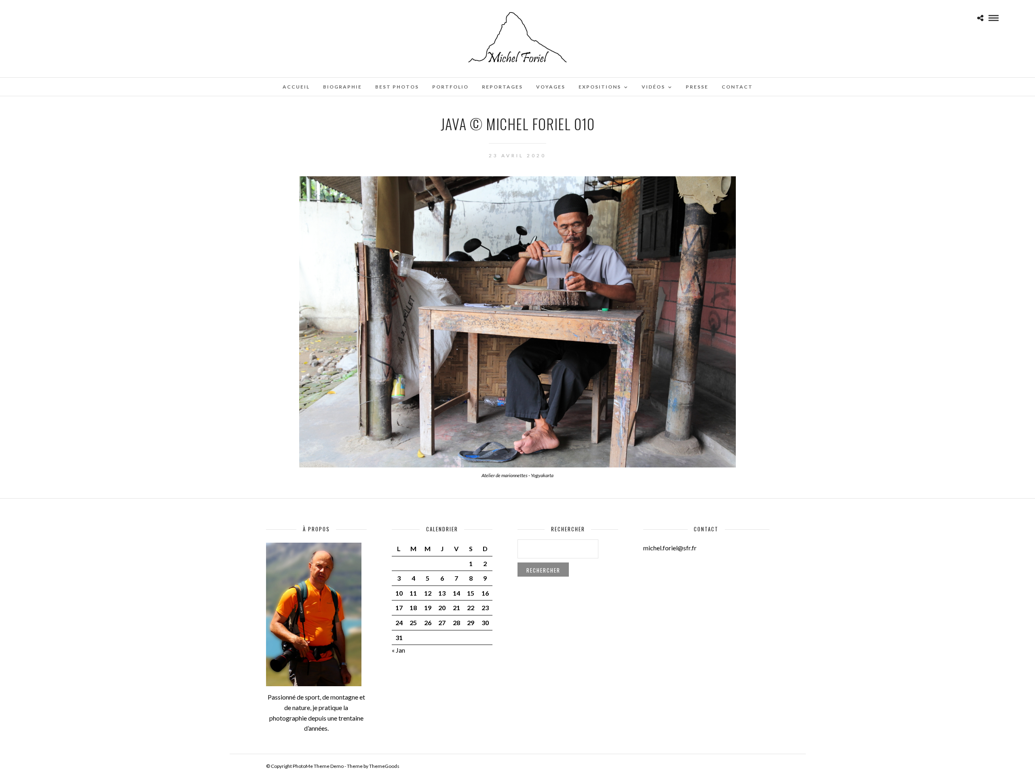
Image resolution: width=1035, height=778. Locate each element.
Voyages (550, 87)
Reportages (502, 87)
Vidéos (653, 87)
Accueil (296, 87)
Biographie (342, 87)
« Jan (398, 650)
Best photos (397, 87)
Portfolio (450, 87)
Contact (737, 87)
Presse (697, 87)
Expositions (600, 87)
